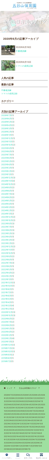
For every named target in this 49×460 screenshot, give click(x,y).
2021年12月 (6, 282)
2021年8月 (6, 289)
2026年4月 (6, 125)
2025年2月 (6, 171)
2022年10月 (6, 253)
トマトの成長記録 (9, 93)
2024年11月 (6, 181)
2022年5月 (6, 269)
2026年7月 (6, 115)
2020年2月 (6, 338)
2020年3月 (6, 335)
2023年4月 (6, 236)
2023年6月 (6, 230)
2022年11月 (6, 249)
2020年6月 (6, 325)
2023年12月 (6, 217)
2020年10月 (6, 315)
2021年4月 (6, 302)
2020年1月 (6, 341)
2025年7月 (6, 154)
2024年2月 (6, 210)
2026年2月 (6, 131)
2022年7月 (6, 263)
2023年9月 (6, 223)
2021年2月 (6, 308)
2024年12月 (6, 177)
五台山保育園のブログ (28, 388)
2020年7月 (6, 322)
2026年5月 (6, 122)
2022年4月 (6, 272)
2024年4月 (6, 204)
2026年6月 (6, 118)
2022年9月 (6, 256)
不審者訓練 (6, 90)
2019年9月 (6, 354)
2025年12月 (6, 138)
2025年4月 (6, 164)
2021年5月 (6, 299)
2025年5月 (6, 161)
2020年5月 (6, 328)
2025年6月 (6, 158)
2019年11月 (6, 348)
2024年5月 (6, 200)
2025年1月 (6, 174)
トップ (9, 388)
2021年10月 (6, 286)
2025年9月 (6, 148)
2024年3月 (6, 207)
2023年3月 (6, 240)
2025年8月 (6, 151)
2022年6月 (6, 266)
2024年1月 (6, 213)
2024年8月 (6, 190)
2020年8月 (6, 318)
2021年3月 (6, 305)
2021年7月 (6, 292)
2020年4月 (6, 331)
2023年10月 (6, 220)
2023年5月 (6, 233)
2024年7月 (6, 194)
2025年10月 (6, 145)
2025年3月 (6, 167)
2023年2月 (6, 243)
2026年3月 (6, 128)
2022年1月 (6, 279)
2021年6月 (6, 295)
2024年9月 (6, 187)
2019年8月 (6, 358)
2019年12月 (6, 345)
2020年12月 (6, 312)
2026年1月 (6, 135)
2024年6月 (6, 197)
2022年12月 (6, 246)
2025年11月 (6, 141)
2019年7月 (6, 361)
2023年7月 (6, 227)
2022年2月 (6, 276)
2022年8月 (6, 259)
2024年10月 (6, 184)
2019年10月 (6, 351)
